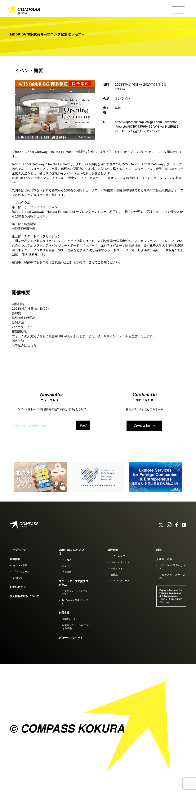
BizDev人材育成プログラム (75, 602)
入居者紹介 (68, 571)
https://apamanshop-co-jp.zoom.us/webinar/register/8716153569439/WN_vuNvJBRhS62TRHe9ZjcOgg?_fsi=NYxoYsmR (147, 126)
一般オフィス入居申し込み (172, 576)
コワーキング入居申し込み (172, 567)
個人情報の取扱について (24, 596)
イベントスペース (120, 580)
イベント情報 (20, 565)
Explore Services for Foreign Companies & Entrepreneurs (170, 596)
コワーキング (118, 556)
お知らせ (17, 577)
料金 (159, 549)
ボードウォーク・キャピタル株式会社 (133, 250)
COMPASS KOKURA (23, 11)
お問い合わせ (18, 586)
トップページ (18, 549)
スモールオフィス (120, 562)
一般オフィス (118, 568)
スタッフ (66, 565)
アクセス (66, 559)
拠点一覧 (18, 341)
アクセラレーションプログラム (74, 592)
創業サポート (69, 619)
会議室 (114, 574)
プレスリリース (21, 571)
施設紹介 (113, 549)
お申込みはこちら (24, 345)
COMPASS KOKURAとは (73, 551)
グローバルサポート (71, 637)
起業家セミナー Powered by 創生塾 (75, 627)
